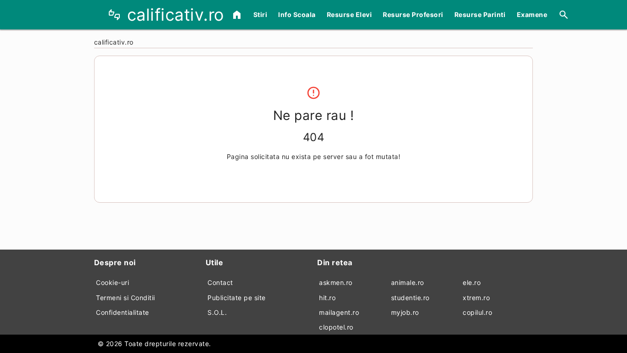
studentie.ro (410, 298)
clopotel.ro (336, 327)
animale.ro (407, 282)
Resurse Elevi (349, 14)
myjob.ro (405, 312)
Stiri (260, 14)
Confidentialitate (122, 312)
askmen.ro (336, 282)
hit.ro (327, 298)
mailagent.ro (339, 312)
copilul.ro (477, 312)
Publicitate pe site (236, 298)
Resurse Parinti (480, 14)
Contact (220, 282)
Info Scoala (297, 14)
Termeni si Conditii (125, 298)
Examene (532, 14)
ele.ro (472, 282)
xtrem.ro (476, 298)
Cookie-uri (112, 282)
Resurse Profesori (413, 14)
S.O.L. (217, 312)
